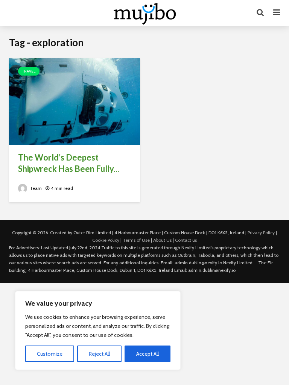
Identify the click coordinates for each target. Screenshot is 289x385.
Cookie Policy (105, 240)
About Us (162, 240)
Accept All (147, 353)
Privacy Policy (261, 232)
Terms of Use (136, 240)
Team (35, 188)
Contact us (186, 240)
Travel (28, 71)
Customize (49, 353)
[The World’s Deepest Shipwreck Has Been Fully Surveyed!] (74, 101)
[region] (98, 330)
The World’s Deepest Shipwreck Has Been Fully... (68, 163)
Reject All (99, 353)
